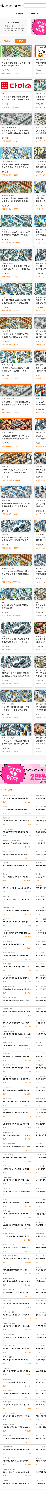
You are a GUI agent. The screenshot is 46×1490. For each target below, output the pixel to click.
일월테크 (38, 1368)
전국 (23, 31)
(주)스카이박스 (40, 1233)
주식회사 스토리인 (8, 1155)
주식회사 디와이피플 (8, 1244)
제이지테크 (39, 1009)
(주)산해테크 (39, 930)
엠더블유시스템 (7, 1435)
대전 (5, 28)
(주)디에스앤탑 (40, 795)
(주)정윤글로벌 (40, 1188)
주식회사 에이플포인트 (9, 795)
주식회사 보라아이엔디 (9, 975)
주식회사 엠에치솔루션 (9, 952)
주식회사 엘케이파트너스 (9, 997)
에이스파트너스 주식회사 (9, 1065)
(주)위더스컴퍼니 (7, 1098)
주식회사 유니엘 (7, 1267)
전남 (8, 31)
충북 (19, 28)
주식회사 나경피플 (8, 1177)
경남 (15, 31)
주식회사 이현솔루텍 (8, 1076)
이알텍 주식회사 (7, 1301)
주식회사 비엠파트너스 (9, 1413)
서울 (5, 26)
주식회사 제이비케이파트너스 (11, 1256)
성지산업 (38, 1267)
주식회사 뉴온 (6, 1121)
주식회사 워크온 (40, 1334)
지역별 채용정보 (13, 22)
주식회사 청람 (40, 1435)
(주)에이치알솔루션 (8, 1447)
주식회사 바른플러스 (8, 1357)
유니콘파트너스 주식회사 (9, 1233)
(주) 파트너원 (39, 1222)
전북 (5, 31)
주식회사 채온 (40, 1244)
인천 (12, 26)
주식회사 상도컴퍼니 (8, 851)
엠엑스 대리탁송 (7, 941)
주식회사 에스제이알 (8, 1424)
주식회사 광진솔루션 (8, 1031)
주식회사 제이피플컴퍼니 (9, 1458)
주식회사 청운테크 (8, 1054)
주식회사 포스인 (40, 1087)
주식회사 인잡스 (40, 1447)
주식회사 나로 (40, 964)
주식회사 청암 (6, 1166)
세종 (12, 28)
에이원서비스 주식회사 (9, 1042)
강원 (15, 28)
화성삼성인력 (6, 818)
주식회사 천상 (6, 1211)
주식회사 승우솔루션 (8, 1278)
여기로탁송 (6, 885)
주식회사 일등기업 (8, 1132)
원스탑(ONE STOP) (8, 908)
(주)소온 (38, 1458)
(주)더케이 (5, 863)
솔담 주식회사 (7, 919)
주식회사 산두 (6, 1200)
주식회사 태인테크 (8, 964)
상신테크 (5, 806)
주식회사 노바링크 (8, 829)
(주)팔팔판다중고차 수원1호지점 (11, 840)
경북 (12, 31)
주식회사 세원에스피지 (9, 1469)
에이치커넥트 (6, 896)
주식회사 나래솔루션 (8, 1346)
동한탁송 (5, 874)
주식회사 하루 (40, 818)
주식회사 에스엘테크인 (9, 1143)
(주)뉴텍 (38, 1042)
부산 (15, 26)
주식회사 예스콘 (7, 1188)
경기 (8, 26)
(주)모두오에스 (40, 896)
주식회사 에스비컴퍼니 (9, 1312)
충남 (22, 28)
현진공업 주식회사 (8, 930)
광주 (22, 26)
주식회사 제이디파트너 (9, 986)
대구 (19, 26)
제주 (19, 31)
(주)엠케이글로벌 (7, 1009)
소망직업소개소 (40, 840)
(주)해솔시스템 (7, 1480)
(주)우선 (5, 1222)
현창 (4, 1020)
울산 (8, 28)
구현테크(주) (39, 1143)
